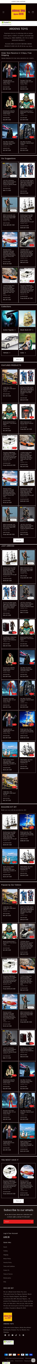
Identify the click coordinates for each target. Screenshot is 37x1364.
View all (18, 359)
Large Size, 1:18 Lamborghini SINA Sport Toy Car (9, 389)
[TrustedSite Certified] (6, 23)
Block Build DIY (25, 330)
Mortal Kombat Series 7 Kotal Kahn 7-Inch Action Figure (27, 112)
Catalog (5, 1250)
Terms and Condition (9, 1266)
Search (5, 1247)
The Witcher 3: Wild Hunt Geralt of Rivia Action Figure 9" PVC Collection (9, 638)
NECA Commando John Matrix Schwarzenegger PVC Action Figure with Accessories (9, 217)
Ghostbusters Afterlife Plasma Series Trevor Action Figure (9, 112)
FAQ (4, 1281)
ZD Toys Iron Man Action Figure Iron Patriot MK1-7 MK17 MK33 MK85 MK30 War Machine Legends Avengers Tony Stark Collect (27, 184)
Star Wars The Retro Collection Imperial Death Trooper (27, 143)
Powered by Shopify (19, 1358)
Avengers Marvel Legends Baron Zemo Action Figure (8, 82)
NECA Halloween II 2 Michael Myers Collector (26, 422)
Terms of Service (8, 1274)
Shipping (5, 1254)
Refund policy (7, 1278)
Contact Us (6, 1270)
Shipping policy (28, 1360)
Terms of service (19, 1360)
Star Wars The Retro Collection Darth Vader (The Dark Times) (9, 143)
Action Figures (8, 330)
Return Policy (7, 1258)
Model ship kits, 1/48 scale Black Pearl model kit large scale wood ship (27, 730)
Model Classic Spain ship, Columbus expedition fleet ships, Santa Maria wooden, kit (9, 761)
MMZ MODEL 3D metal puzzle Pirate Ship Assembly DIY (26, 761)
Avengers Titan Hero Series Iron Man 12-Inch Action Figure (26, 82)
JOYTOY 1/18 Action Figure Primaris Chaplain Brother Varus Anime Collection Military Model (9, 182)
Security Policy (7, 1262)
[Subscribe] (32, 1222)
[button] (3, 12)
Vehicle (5, 353)
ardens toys (11, 1358)
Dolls (22, 353)
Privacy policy (10, 1360)
